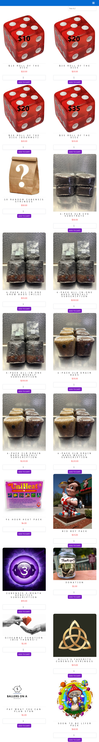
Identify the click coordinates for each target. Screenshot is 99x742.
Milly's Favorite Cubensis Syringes (75, 660)
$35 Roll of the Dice (74, 136)
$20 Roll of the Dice (74, 66)
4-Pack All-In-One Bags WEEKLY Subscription (24, 374)
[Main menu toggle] (94, 3)
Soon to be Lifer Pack (75, 724)
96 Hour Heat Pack (24, 519)
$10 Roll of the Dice (24, 66)
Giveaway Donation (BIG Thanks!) (24, 638)
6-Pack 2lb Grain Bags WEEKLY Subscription (75, 455)
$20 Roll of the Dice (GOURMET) (24, 136)
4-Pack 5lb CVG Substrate (75, 214)
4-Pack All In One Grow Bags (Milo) (24, 293)
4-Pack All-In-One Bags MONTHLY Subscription (75, 294)
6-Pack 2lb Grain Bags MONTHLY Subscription (24, 455)
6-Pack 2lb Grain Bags (75, 373)
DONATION (75, 582)
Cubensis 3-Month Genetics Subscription (24, 595)
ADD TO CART (24, 82)
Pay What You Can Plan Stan (24, 710)
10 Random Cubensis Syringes (24, 200)
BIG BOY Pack (75, 531)
